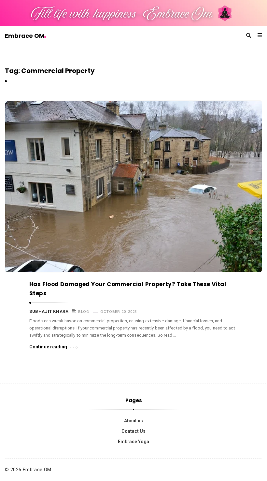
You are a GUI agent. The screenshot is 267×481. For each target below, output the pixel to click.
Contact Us (133, 431)
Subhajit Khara (48, 311)
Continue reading (48, 346)
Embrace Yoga (133, 441)
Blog (83, 311)
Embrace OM (24, 36)
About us (133, 420)
